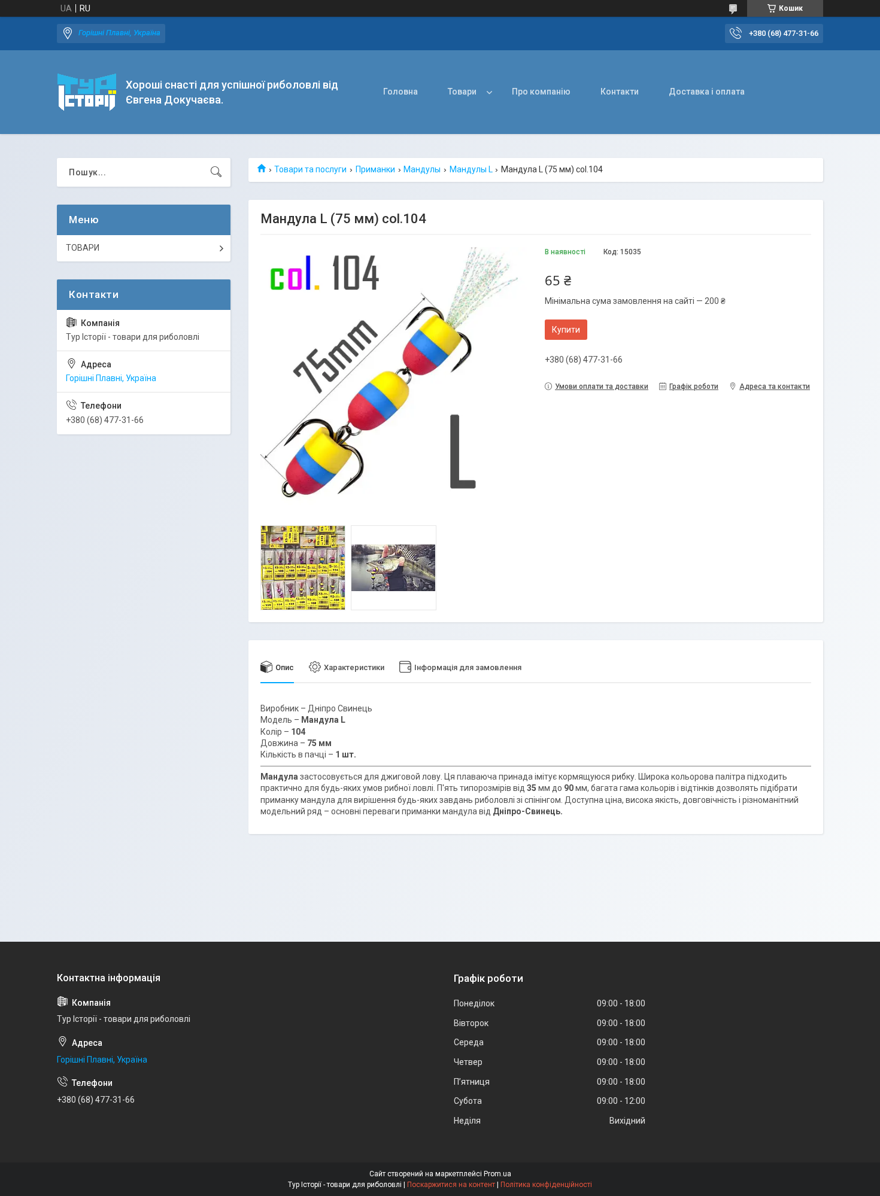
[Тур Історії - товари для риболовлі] (87, 92)
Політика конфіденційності (546, 1184)
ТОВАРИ (82, 247)
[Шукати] (216, 172)
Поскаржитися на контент (451, 1184)
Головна (400, 91)
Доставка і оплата (707, 91)
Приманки (375, 169)
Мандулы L (471, 169)
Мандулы (422, 169)
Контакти (619, 91)
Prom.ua (497, 1174)
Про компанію (541, 91)
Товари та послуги (310, 169)
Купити (566, 329)
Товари (462, 91)
